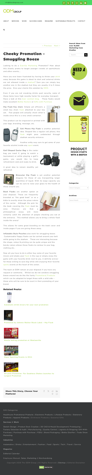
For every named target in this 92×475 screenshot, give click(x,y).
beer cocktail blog (30, 99)
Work (16, 422)
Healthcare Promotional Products (18, 415)
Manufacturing (34, 429)
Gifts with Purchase (43, 102)
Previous (48, 46)
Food (49, 444)
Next (56, 46)
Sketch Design (9, 427)
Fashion (41, 444)
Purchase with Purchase (24, 432)
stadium (31, 82)
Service (78, 444)
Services (7, 422)
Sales (23, 458)
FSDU (39, 432)
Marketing (31, 458)
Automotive (8, 444)
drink (57, 76)
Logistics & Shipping (68, 429)
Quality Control (50, 429)
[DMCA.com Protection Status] (46, 467)
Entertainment (29, 444)
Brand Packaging (52, 432)
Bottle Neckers (24, 102)
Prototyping (75, 427)
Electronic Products (44, 415)
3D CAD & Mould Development (55, 427)
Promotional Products (45, 275)
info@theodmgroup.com (14, 2)
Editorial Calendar (11, 453)
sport (30, 145)
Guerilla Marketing (28, 65)
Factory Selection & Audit (14, 429)
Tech (63, 444)
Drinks (18, 444)
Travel (70, 444)
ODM (46, 88)
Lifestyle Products (63, 415)
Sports (56, 444)
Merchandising (45, 458)
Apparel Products (21, 417)
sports (6, 264)
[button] (4, 29)
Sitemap (62, 463)
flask (22, 110)
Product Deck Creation (28, 427)
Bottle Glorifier (68, 432)
